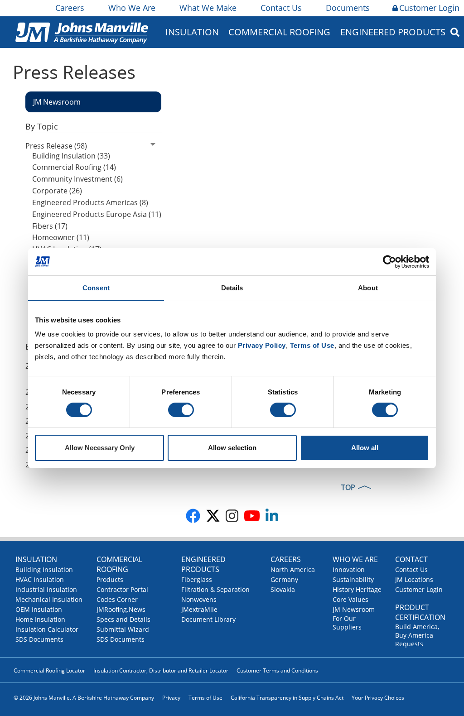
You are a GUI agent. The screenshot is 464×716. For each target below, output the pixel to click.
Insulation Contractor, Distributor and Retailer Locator (160, 670)
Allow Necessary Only (100, 448)
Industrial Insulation (46, 589)
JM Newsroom (354, 609)
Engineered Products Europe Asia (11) (96, 214)
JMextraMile (199, 609)
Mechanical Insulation (48, 599)
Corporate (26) (57, 191)
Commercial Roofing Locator (49, 670)
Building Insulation (44, 569)
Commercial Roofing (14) (74, 167)
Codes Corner (117, 599)
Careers (69, 7)
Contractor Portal (122, 589)
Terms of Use (205, 698)
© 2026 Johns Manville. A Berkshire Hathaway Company (84, 698)
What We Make (208, 7)
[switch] (181, 410)
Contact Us (281, 7)
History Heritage (357, 589)
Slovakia (283, 589)
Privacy (171, 698)
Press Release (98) (56, 146)
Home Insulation (40, 619)
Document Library (208, 619)
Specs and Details (123, 619)
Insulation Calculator (46, 629)
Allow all (364, 448)
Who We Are (131, 7)
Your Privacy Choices (378, 698)
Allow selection (232, 448)
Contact (411, 559)
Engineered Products (203, 564)
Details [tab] (232, 288)
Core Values (350, 599)
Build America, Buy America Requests (417, 635)
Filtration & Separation (215, 589)
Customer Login (429, 7)
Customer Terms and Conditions (277, 670)
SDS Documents (39, 639)
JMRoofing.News (121, 609)
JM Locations (414, 579)
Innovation (349, 569)
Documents (348, 7)
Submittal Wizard (123, 629)
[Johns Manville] (81, 32)
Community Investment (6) (77, 179)
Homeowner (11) (60, 237)
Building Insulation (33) (71, 156)
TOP (348, 487)
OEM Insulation (38, 609)
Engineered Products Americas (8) (90, 202)
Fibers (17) (50, 226)
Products (110, 579)
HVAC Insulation (39, 579)
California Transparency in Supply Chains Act (287, 698)
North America (293, 569)
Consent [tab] (96, 288)
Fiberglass (196, 579)
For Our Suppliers (347, 622)
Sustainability (353, 579)
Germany (284, 579)
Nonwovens (199, 599)
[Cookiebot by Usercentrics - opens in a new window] (389, 262)
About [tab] (368, 288)
